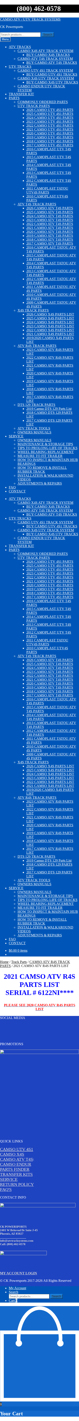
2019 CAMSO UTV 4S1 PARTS (49, 137)
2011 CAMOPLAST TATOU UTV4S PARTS (47, 190)
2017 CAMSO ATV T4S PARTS (49, 243)
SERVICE (16, 436)
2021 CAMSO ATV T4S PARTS (49, 228)
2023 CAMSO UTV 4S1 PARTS (49, 121)
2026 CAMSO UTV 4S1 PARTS (49, 110)
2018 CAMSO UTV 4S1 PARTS (49, 141)
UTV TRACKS (20, 66)
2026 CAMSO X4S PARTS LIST (50, 314)
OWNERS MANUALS (34, 432)
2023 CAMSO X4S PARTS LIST (50, 326)
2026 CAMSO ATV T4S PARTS (49, 208)
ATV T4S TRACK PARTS (37, 204)
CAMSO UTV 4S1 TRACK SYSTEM (45, 70)
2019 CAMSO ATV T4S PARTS (49, 235)
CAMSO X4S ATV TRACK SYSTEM (45, 51)
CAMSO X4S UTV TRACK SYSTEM (46, 78)
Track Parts (19, 962)
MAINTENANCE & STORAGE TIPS (45, 444)
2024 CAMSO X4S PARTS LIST (50, 322)
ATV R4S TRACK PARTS (37, 346)
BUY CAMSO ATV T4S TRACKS (51, 62)
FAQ (12, 487)
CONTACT (17, 491)
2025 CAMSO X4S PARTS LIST (50, 318)
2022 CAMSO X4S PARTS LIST (50, 330)
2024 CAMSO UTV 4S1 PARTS (49, 118)
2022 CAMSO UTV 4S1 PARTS (49, 125)
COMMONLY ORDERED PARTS (43, 102)
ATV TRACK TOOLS (34, 428)
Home (4, 962)
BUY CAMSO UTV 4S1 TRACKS (51, 74)
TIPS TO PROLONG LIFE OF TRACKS (47, 448)
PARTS (14, 98)
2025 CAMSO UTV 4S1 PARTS (49, 114)
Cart (13, 1300)
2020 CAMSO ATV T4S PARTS (49, 232)
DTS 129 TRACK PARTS (36, 405)
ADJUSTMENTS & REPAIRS (40, 483)
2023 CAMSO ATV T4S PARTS (49, 220)
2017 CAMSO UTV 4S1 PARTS (49, 145)
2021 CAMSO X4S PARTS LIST (50, 334)
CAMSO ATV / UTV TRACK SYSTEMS (30, 19)
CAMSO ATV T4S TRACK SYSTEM (45, 59)
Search (47, 34)
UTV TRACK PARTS (34, 106)
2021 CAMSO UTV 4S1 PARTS (49, 129)
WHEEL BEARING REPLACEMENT (46, 452)
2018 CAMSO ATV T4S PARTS (49, 239)
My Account (17, 1288)
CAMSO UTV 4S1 (16, 1149)
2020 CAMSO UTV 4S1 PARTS (49, 133)
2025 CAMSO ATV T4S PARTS (49, 212)
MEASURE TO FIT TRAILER (40, 456)
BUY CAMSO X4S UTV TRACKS (52, 82)
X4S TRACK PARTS (33, 310)
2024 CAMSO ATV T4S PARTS (49, 216)
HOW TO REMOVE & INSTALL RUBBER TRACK (42, 469)
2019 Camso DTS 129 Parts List (49, 409)
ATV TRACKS (20, 47)
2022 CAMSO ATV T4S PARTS (49, 224)
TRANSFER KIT (21, 94)
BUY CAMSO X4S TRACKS (48, 55)
